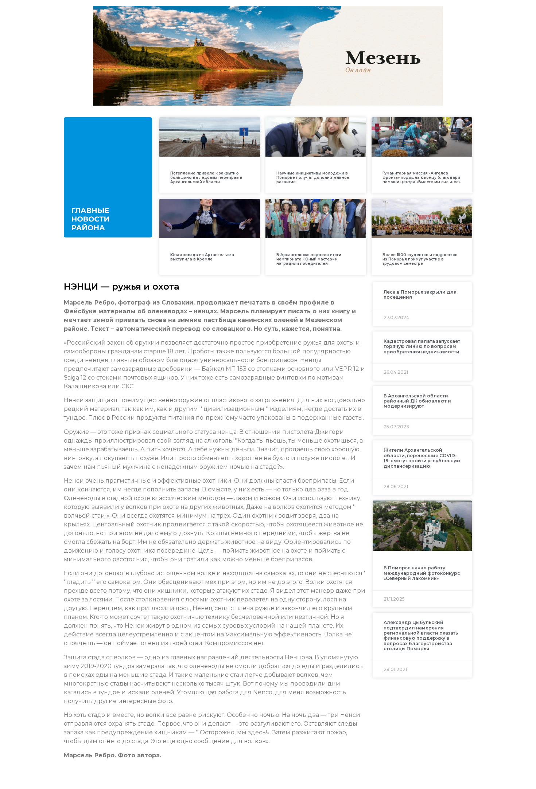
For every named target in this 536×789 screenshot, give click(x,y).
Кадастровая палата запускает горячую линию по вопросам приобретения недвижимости (422, 346)
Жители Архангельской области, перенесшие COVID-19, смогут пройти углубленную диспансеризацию (422, 457)
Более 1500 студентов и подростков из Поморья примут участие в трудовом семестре (420, 259)
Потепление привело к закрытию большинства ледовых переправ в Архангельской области (206, 177)
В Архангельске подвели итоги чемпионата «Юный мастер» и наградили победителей (308, 259)
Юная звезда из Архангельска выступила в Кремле (202, 257)
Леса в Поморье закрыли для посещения (420, 294)
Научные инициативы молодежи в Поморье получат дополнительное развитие (312, 177)
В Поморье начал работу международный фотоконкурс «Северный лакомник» (422, 573)
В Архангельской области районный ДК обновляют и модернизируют (417, 401)
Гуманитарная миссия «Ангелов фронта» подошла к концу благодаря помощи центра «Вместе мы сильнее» (421, 177)
